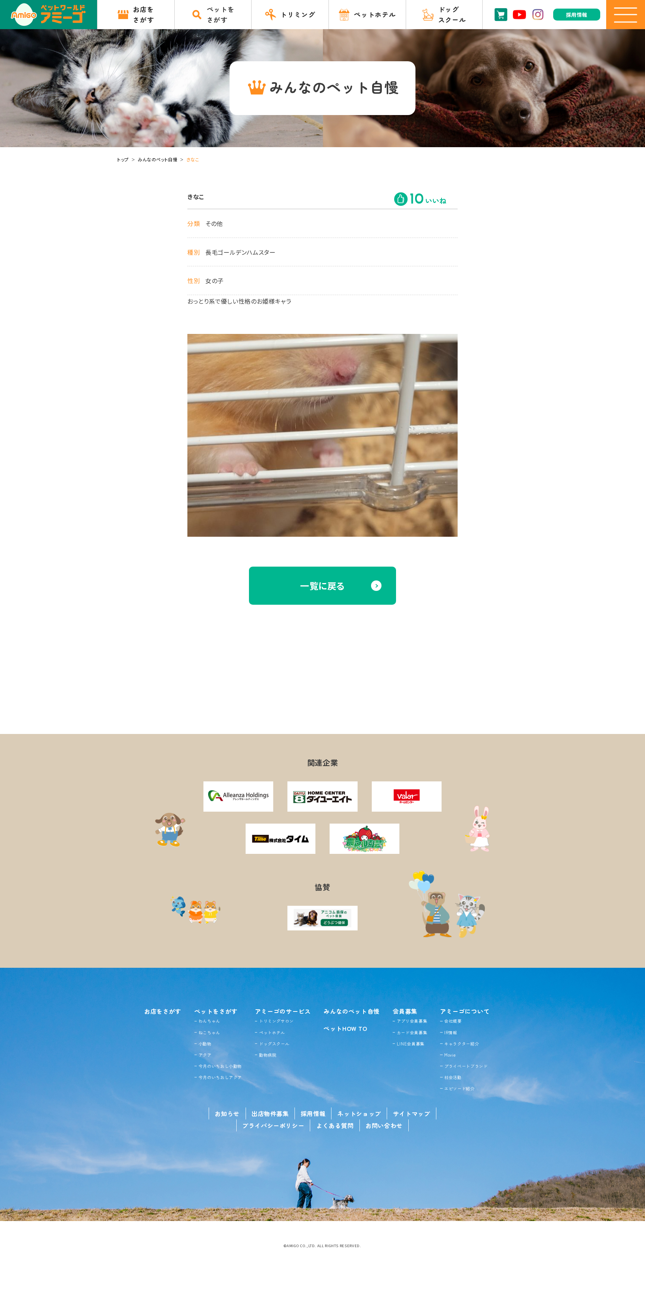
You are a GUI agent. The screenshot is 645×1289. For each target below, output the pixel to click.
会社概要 (453, 1021)
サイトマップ (411, 1113)
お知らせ (227, 1113)
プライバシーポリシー (273, 1125)
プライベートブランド (465, 1066)
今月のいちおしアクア (220, 1077)
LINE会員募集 (410, 1044)
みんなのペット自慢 (158, 159)
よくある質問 (334, 1125)
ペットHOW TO (345, 1028)
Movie (450, 1055)
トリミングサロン (276, 1021)
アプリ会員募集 (412, 1021)
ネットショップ (359, 1113)
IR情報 (450, 1032)
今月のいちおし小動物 (220, 1066)
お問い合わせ (384, 1125)
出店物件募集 (270, 1113)
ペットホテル (272, 1032)
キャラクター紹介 (461, 1044)
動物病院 (268, 1055)
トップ (123, 159)
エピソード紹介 (459, 1088)
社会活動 (453, 1077)
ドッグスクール (274, 1044)
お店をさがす (162, 1011)
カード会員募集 (412, 1032)
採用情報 (313, 1113)
